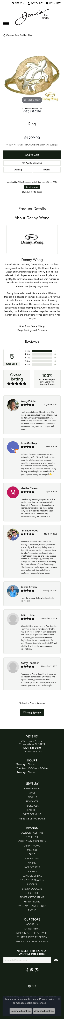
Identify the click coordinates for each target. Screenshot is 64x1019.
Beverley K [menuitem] (32, 837)
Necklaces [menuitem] (32, 805)
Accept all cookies (44, 1011)
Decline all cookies (21, 1011)
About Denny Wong (32, 217)
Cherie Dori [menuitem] (32, 893)
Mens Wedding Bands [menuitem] (32, 818)
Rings (20, 330)
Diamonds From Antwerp (32, 932)
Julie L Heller (28, 615)
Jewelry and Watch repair (32, 941)
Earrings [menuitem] (32, 797)
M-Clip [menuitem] (32, 910)
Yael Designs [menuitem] (32, 867)
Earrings (28, 330)
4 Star (27, 354)
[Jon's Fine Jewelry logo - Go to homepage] (32, 17)
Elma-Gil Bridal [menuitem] (32, 875)
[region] (32, 75)
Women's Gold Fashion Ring (19, 35)
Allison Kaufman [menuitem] (32, 832)
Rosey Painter (29, 401)
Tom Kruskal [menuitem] (32, 858)
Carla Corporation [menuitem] (32, 880)
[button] (18, 3)
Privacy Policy (46, 999)
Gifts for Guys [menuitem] (32, 814)
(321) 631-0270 (32, 111)
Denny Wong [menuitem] (32, 845)
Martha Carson (29, 488)
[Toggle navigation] (6, 23)
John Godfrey (29, 443)
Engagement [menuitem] (32, 788)
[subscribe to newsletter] (56, 960)
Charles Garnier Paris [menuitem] (32, 841)
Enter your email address (32, 953)
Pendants (42, 330)
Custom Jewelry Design (32, 937)
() (55, 350)
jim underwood (29, 530)
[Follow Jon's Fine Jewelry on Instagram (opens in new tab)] (36, 970)
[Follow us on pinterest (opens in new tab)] (31, 970)
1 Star (27, 364)
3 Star (27, 357)
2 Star (27, 361)
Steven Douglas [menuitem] (32, 888)
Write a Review (32, 712)
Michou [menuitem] (32, 849)
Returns (46, 169)
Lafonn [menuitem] (32, 884)
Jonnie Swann (29, 587)
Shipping (18, 169)
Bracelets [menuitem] (32, 810)
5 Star (27, 350)
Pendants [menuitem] (32, 801)
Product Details (32, 208)
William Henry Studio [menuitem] (32, 905)
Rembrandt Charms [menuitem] (32, 897)
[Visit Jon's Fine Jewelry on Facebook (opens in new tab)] (27, 970)
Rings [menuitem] (32, 792)
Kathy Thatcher (30, 663)
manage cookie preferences (31, 1002)
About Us (32, 924)
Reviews (32, 341)
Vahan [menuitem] (32, 862)
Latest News (32, 928)
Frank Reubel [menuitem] (32, 901)
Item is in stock (32, 187)
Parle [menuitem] (32, 854)
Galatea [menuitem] (32, 871)
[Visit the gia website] (32, 986)
